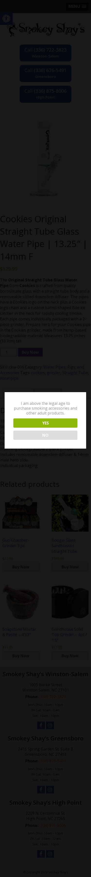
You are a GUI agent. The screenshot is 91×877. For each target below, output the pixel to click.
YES (45, 423)
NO (45, 435)
